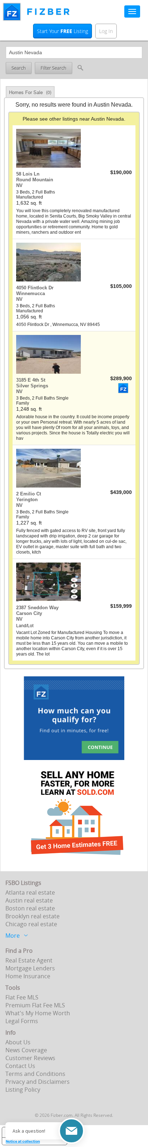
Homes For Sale (30, 92)
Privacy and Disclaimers (37, 1082)
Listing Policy (22, 1090)
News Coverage (26, 1050)
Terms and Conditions (35, 1074)
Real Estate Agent (28, 960)
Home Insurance (27, 976)
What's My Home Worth (37, 1013)
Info (10, 1032)
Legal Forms (21, 1021)
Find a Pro (19, 951)
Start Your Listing (62, 31)
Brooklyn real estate (32, 916)
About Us (18, 1042)
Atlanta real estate (30, 892)
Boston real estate (30, 908)
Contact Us (20, 1066)
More (12, 935)
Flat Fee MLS (21, 997)
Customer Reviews (30, 1058)
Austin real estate (29, 900)
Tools (12, 988)
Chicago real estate (31, 924)
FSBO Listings (23, 883)
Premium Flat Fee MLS (35, 1005)
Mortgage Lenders (30, 968)
